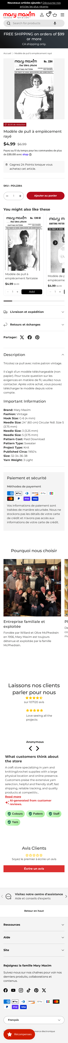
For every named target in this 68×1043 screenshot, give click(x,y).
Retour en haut (34, 910)
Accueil (7, 53)
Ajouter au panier (45, 195)
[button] (55, 23)
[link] (23, 243)
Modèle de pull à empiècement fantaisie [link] (21, 276)
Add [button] (32, 291)
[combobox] (34, 23)
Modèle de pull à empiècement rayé (33, 53)
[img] (34, 698)
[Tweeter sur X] (22, 337)
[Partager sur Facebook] (29, 337)
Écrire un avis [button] (34, 868)
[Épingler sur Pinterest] (37, 337)
